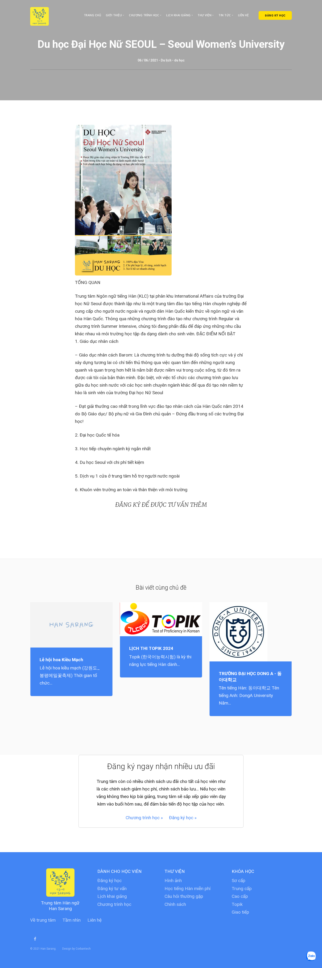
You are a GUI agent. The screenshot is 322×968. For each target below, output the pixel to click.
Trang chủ (92, 15)
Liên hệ (243, 15)
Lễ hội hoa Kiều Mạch (61, 659)
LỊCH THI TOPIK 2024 (151, 648)
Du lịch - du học (173, 60)
